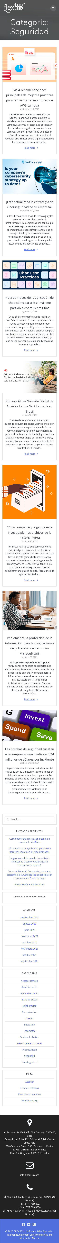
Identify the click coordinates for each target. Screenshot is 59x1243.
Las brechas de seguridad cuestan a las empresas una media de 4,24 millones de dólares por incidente (29, 754)
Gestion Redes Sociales (29, 1043)
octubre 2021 (29, 954)
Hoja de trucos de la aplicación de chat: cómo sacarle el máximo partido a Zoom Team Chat (29, 302)
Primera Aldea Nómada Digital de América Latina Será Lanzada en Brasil (29, 406)
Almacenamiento (29, 993)
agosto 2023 (29, 923)
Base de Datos (30, 999)
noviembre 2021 (29, 948)
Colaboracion (29, 1005)
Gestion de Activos (29, 1037)
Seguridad (29, 1055)
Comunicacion (29, 1012)
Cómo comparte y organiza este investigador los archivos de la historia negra (30, 532)
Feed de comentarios (29, 1094)
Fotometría (30, 1030)
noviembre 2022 (29, 936)
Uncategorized (29, 1062)
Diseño (29, 1018)
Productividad (29, 1049)
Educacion (29, 1024)
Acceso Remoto (29, 980)
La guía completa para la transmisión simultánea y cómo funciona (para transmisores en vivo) (29, 862)
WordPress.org (29, 1100)
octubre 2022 (29, 942)
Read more (29, 147)
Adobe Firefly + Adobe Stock (29, 884)
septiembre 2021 (30, 961)
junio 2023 (29, 929)
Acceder (29, 1081)
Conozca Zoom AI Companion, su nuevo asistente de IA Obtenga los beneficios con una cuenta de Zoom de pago (29, 875)
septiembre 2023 (30, 917)
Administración (29, 987)
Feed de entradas (29, 1088)
